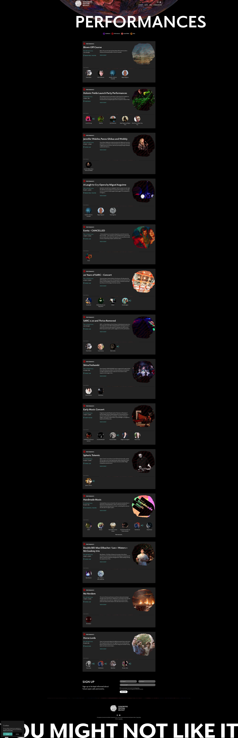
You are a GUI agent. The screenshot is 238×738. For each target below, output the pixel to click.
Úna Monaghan (125, 305)
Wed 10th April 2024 (88, 142)
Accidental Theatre (91, 508)
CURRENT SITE (158, 5)
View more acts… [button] (119, 534)
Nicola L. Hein (125, 668)
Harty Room (88, 417)
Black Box (88, 646)
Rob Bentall (88, 305)
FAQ (150, 5)
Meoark (100, 529)
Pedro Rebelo (88, 77)
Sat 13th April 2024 (88, 554)
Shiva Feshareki (89, 395)
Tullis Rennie (137, 529)
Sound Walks (126, 33)
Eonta (88, 260)
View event (103, 55)
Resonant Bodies (113, 439)
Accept (7, 734)
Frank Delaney (101, 350)
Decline (17, 734)
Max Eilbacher (89, 577)
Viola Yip (101, 123)
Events (140, 5)
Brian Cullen (112, 350)
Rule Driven (100, 395)
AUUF (88, 529)
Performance (90, 43)
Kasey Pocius (149, 529)
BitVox (113, 305)
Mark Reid (113, 668)
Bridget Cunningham (125, 439)
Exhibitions (107, 33)
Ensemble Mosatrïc (101, 439)
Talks (134, 33)
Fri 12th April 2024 (87, 413)
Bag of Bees (121, 718)
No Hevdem (88, 623)
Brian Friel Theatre (90, 55)
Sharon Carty (137, 439)
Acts (146, 5)
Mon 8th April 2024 (88, 50)
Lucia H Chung (89, 123)
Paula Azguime (113, 214)
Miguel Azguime (125, 77)
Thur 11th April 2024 (88, 234)
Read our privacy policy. (8, 730)
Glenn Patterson (100, 77)
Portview (88, 101)
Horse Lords (88, 668)
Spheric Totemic (88, 485)
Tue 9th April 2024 (87, 96)
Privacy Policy (137, 687)
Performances (117, 33)
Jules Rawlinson (113, 123)
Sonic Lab (88, 147)
